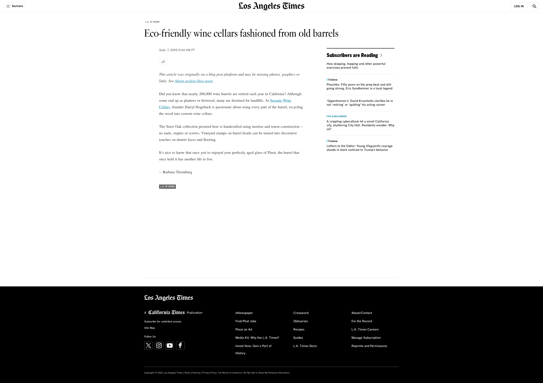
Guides (298, 337)
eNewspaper (244, 313)
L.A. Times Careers (365, 329)
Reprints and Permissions (369, 346)
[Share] (163, 62)
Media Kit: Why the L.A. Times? (257, 337)
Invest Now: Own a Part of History (253, 350)
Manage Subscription (366, 337)
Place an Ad (243, 329)
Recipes (298, 329)
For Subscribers (337, 116)
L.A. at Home (152, 22)
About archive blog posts (194, 80)
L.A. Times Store (305, 346)
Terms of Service (192, 373)
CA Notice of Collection (230, 373)
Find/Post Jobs (245, 321)
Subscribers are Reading (352, 55)
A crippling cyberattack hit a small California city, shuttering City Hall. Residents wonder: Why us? (360, 125)
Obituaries (300, 321)
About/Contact (361, 313)
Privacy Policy (209, 373)
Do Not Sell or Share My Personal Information (267, 373)
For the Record (361, 321)
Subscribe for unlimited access (162, 322)
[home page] (271, 6)
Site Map (149, 328)
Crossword (300, 313)
